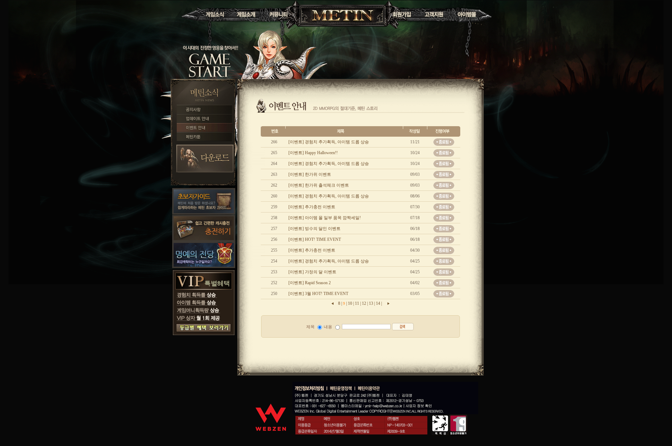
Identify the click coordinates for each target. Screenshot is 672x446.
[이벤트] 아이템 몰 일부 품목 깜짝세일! (324, 217)
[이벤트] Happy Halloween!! (312, 152)
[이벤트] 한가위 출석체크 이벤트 (318, 185)
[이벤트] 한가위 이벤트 (309, 174)
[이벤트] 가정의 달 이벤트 (311, 271)
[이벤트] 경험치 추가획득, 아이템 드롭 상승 (328, 141)
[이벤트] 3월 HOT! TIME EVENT (317, 293)
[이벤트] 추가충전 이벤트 (311, 206)
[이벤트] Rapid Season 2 (309, 282)
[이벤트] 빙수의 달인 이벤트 (314, 228)
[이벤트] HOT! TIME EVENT (314, 239)
